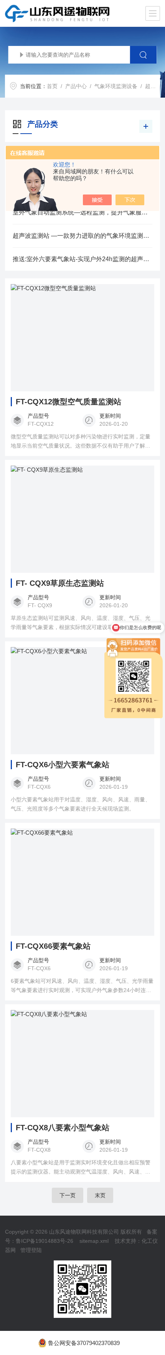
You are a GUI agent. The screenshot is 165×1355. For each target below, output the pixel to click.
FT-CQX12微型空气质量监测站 (68, 401)
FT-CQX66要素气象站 (53, 946)
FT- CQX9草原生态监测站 (60, 583)
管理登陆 (31, 1250)
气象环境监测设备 (115, 86)
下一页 (67, 1195)
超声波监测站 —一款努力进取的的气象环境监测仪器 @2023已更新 (82, 235)
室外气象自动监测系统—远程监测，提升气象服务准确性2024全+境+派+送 (82, 212)
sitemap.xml (94, 1241)
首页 (52, 86)
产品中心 (76, 86)
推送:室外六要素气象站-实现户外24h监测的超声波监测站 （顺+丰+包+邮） (82, 259)
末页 (100, 1195)
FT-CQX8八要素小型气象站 (62, 1127)
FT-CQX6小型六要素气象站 (62, 764)
